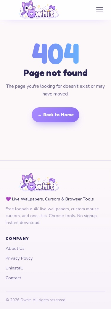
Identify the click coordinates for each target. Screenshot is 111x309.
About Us (15, 248)
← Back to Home (56, 114)
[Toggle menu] (99, 10)
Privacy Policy (19, 258)
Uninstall (14, 268)
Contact (13, 278)
